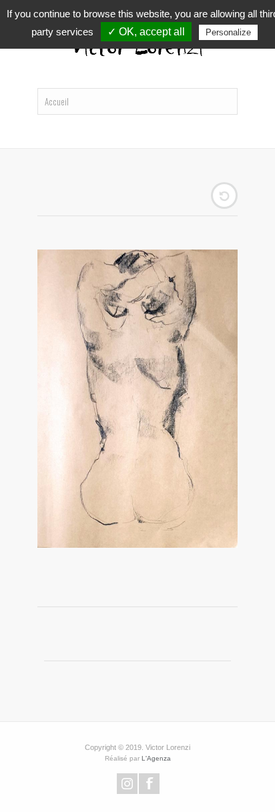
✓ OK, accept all (146, 31)
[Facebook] (149, 783)
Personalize (228, 32)
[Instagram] (127, 783)
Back (224, 195)
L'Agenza (156, 758)
